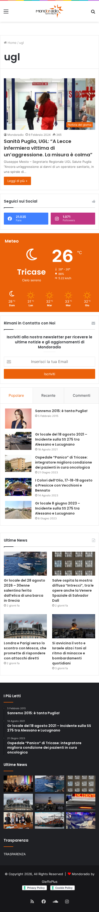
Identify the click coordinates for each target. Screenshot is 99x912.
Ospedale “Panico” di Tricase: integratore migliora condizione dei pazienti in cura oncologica (63, 462)
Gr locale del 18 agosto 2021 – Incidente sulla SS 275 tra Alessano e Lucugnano (61, 439)
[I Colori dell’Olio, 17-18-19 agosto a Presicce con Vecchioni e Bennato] (18, 487)
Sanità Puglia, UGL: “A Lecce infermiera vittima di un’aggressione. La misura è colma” (48, 148)
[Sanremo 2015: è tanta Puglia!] (18, 418)
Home (12, 43)
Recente (48, 395)
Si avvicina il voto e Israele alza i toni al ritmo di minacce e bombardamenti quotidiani (69, 653)
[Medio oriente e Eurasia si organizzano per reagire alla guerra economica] (49, 820)
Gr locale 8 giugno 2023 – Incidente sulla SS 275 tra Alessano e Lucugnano (57, 508)
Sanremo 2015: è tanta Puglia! (61, 410)
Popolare (16, 395)
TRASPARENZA (15, 854)
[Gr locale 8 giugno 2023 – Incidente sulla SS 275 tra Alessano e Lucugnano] (18, 510)
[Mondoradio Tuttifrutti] (38, 11)
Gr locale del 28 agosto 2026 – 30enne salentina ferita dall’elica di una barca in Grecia (24, 590)
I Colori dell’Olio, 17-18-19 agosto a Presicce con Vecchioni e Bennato (64, 485)
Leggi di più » (17, 181)
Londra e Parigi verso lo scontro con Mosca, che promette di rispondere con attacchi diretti (25, 651)
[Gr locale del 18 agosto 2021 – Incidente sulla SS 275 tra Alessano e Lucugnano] (18, 441)
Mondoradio (15, 134)
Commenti (81, 395)
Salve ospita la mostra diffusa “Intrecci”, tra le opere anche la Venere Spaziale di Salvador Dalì (73, 590)
